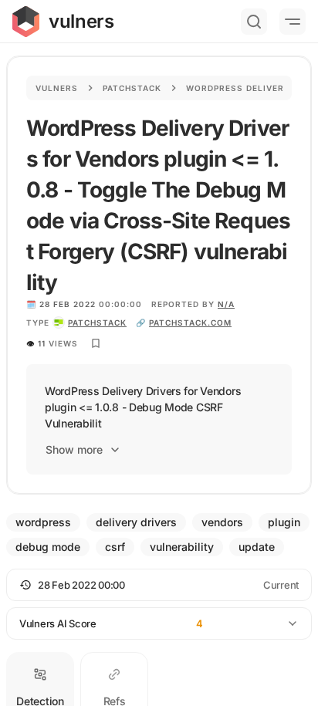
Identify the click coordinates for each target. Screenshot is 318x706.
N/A (226, 304)
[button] (159, 585)
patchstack (97, 322)
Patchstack (132, 88)
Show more (74, 449)
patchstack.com (190, 322)
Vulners (57, 88)
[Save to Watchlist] (95, 343)
